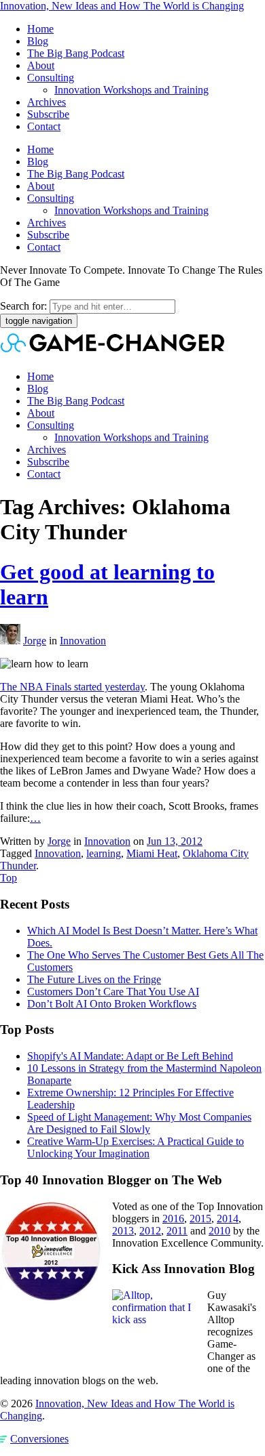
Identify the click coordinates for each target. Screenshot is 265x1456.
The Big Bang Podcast (75, 53)
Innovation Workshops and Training (131, 90)
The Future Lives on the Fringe (94, 979)
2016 (173, 1218)
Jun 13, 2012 (174, 841)
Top (8, 877)
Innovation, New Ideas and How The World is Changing (122, 6)
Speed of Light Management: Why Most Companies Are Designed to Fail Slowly (139, 1123)
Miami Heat (151, 853)
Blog (37, 41)
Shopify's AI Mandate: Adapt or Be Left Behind (130, 1056)
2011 (177, 1230)
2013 (123, 1230)
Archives (46, 102)
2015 (200, 1218)
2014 (227, 1218)
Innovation (83, 640)
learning (103, 853)
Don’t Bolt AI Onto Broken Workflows (111, 1004)
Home (40, 29)
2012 (150, 1230)
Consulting (50, 77)
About (40, 65)
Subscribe (48, 114)
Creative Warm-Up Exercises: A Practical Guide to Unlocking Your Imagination (135, 1147)
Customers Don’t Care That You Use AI (113, 991)
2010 (219, 1230)
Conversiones (39, 1438)
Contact (43, 126)
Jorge (34, 640)
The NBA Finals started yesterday (72, 686)
